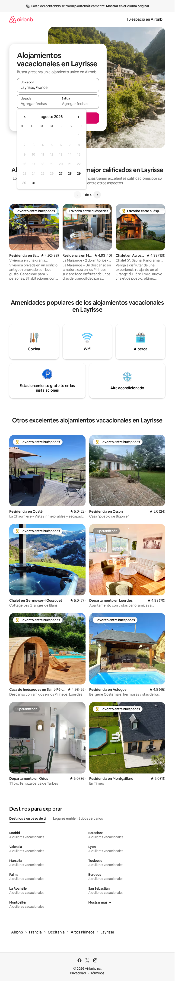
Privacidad (78, 973)
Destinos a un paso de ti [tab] (27, 818)
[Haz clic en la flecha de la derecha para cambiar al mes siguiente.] (78, 116)
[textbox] (37, 103)
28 (70, 173)
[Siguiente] (97, 194)
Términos (97, 973)
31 (33, 183)
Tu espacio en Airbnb (144, 19)
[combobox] (58, 87)
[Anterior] (77, 194)
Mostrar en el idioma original (127, 6)
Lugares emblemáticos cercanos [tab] (78, 818)
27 (61, 173)
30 (24, 183)
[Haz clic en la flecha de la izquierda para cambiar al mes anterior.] (25, 116)
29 (79, 173)
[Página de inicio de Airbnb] (21, 19)
